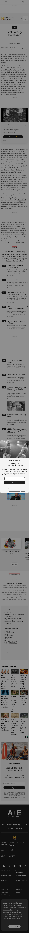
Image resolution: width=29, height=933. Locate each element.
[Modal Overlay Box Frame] (14, 466)
